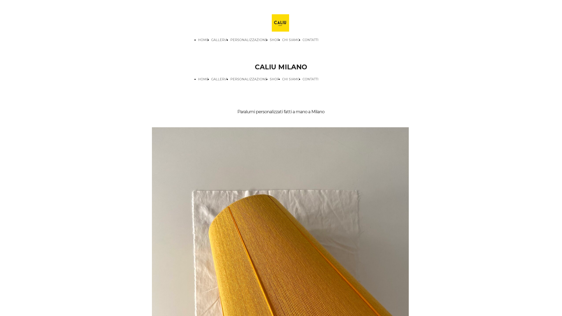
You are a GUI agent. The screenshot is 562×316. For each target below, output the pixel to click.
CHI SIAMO (291, 40)
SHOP (274, 40)
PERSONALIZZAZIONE (248, 40)
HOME (203, 40)
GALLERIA (219, 40)
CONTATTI (311, 40)
